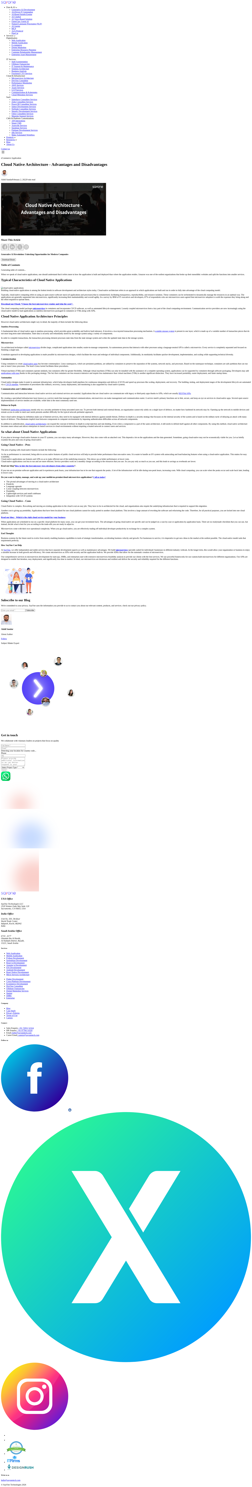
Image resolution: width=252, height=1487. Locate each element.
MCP (14, 28)
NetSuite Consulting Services (24, 109)
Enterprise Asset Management (24, 54)
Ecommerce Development (17, 984)
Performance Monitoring (22, 83)
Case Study (11, 1011)
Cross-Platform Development (18, 981)
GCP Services (17, 90)
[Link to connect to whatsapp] (5, 780)
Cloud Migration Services (22, 95)
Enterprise (10, 998)
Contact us (5, 149)
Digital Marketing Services (17, 991)
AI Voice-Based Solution (22, 19)
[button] (11, 137)
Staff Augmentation (20, 62)
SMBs (9, 996)
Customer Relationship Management (27, 52)
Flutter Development (14, 979)
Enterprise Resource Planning (24, 50)
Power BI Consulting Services (24, 104)
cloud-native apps (30, 364)
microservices (39, 308)
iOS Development (13, 967)
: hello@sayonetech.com (21, 1033)
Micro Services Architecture (17, 975)
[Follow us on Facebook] (34, 1111)
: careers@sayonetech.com (28, 1035)
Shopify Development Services (24, 111)
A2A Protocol (17, 31)
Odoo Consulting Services (22, 114)
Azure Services (18, 88)
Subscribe (30, 610)
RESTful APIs (185, 393)
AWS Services (18, 85)
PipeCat (15, 33)
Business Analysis (19, 71)
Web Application (18, 40)
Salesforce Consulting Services (24, 99)
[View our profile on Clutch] (13, 1440)
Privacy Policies (13, 1013)
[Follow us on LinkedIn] (69, 1111)
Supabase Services (19, 128)
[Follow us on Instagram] (34, 1429)
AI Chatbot (16, 17)
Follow (4, 639)
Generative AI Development (23, 10)
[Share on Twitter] (20, 247)
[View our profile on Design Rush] (20, 1470)
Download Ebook (8, 260)
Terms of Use (11, 1015)
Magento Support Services (22, 116)
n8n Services (17, 132)
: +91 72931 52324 (26, 1028)
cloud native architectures (35, 424)
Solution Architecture (20, 69)
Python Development (15, 958)
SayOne (7, 550)
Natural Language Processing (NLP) (27, 24)
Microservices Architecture (23, 78)
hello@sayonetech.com (10, 1480)
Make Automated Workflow (23, 135)
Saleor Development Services (24, 106)
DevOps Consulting (20, 80)
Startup (9, 993)
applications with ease (10, 373)
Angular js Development (16, 965)
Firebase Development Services (25, 130)
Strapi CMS (16, 123)
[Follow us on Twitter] (126, 1361)
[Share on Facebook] (4, 247)
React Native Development (17, 972)
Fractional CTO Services (22, 73)
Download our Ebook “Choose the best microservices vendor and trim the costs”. (37, 304)
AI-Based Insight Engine (22, 14)
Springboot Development (16, 960)
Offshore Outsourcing (21, 64)
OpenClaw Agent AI (20, 21)
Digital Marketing (19, 47)
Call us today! (99, 477)
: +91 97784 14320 (24, 1030)
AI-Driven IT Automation (22, 12)
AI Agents (16, 26)
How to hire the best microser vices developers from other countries (44, 466)
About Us (10, 144)
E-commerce (17, 45)
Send (4, 770)
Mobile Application (20, 43)
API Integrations (18, 121)
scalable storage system (164, 331)
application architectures (20, 410)
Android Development (15, 970)
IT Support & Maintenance (23, 66)
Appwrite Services (19, 125)
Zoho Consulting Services (22, 102)
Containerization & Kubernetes (24, 92)
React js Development (15, 963)
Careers (9, 1018)
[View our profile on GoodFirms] (18, 1435)
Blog (8, 142)
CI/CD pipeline (12, 384)
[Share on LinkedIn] (12, 247)
